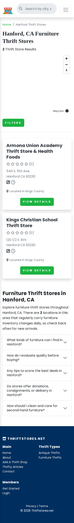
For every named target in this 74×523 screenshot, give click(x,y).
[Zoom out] (66, 65)
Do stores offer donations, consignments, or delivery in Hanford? (29, 390)
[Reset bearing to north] (66, 71)
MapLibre (58, 111)
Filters (13, 123)
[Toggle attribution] (67, 110)
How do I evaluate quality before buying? (33, 357)
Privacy (31, 506)
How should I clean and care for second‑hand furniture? (32, 408)
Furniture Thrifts (50, 457)
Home (6, 25)
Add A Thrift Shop (14, 462)
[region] (37, 84)
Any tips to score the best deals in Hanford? (34, 372)
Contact (8, 471)
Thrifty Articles (12, 467)
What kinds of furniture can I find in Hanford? (34, 342)
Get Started (10, 488)
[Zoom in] (66, 59)
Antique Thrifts (49, 453)
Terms (43, 506)
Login (6, 493)
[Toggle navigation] (66, 10)
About (6, 457)
